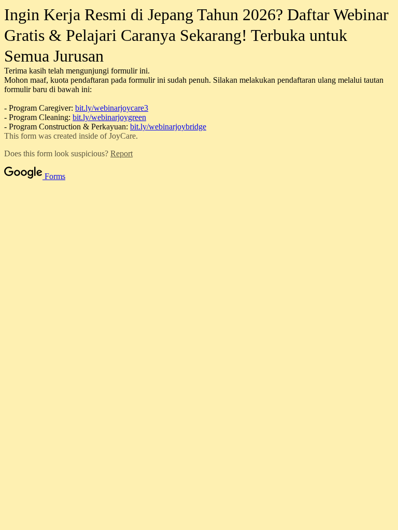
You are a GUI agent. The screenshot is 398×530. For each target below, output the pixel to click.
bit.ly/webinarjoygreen (109, 117)
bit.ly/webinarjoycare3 (111, 108)
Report (121, 153)
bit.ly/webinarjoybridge (168, 126)
